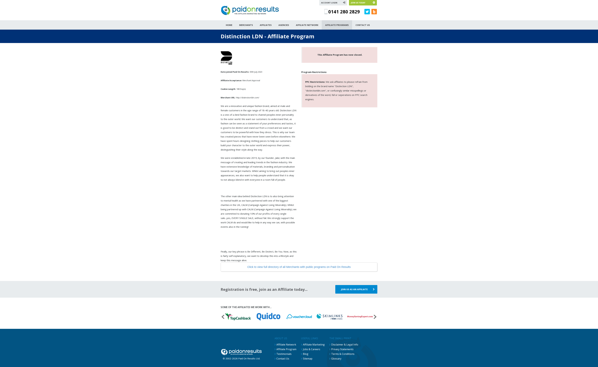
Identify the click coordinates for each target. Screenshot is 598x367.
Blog (305, 354)
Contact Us (282, 358)
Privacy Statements (342, 349)
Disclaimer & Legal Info (344, 344)
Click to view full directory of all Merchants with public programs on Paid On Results (299, 267)
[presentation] (222, 317)
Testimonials (284, 354)
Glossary (336, 358)
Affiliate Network (286, 344)
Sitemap (307, 358)
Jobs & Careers (311, 349)
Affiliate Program (286, 349)
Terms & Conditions (342, 354)
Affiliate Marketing (314, 344)
